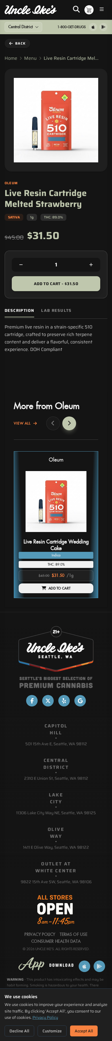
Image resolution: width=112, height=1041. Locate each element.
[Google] (80, 700)
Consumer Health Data (56, 941)
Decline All (19, 1031)
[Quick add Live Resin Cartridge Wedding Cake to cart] (84, 534)
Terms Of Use (73, 934)
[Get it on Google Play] (103, 27)
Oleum (56, 460)
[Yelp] (64, 700)
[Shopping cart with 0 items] (89, 9)
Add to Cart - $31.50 (56, 284)
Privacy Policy (45, 1017)
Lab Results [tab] (56, 311)
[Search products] (76, 9)
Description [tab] (19, 311)
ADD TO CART (59, 588)
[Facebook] (32, 700)
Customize (52, 1031)
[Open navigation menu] (101, 10)
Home (11, 58)
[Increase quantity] (91, 264)
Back (20, 43)
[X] (48, 700)
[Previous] (53, 423)
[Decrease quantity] (21, 264)
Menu (30, 58)
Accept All (84, 1031)
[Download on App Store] (93, 27)
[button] (56, 524)
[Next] (69, 423)
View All (22, 423)
